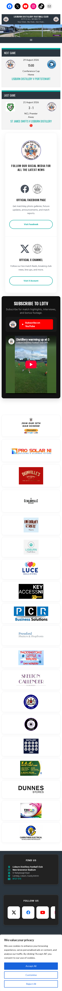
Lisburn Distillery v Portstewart (31, 79)
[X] (14, 912)
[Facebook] (28, 912)
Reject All (31, 983)
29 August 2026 (31, 60)
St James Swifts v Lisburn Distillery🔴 (31, 123)
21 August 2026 (31, 102)
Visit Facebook (31, 224)
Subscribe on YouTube (31, 324)
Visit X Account (31, 280)
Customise (31, 975)
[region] (31, 963)
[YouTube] (42, 912)
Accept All (31, 966)
